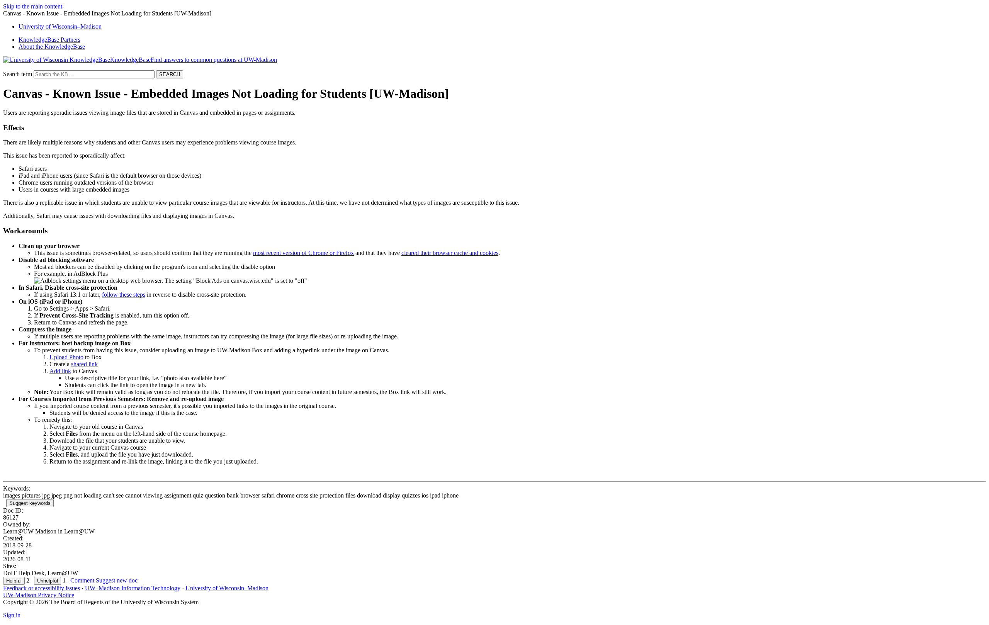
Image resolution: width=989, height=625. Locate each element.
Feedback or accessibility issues (41, 588)
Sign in (11, 615)
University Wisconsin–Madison (60, 26)
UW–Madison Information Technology (132, 588)
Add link (60, 371)
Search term (17, 74)
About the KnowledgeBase (52, 46)
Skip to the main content (32, 6)
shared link (84, 364)
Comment (82, 580)
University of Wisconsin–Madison (226, 588)
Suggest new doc (117, 580)
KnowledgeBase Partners (49, 39)
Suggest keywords (30, 503)
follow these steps (123, 294)
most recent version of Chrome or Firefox (303, 253)
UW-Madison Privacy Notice (38, 595)
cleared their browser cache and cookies (449, 253)
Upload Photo (66, 357)
